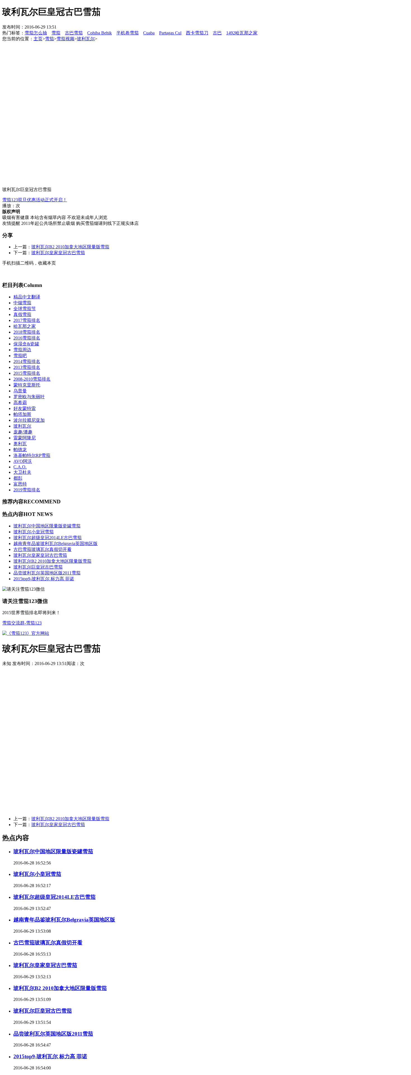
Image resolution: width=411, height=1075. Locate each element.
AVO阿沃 (22, 461)
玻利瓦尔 (86, 38)
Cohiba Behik (99, 32)
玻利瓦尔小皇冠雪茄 (33, 531)
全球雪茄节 (24, 308)
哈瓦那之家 (24, 326)
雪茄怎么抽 (36, 32)
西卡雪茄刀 (197, 32)
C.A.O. (20, 467)
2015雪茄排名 (26, 373)
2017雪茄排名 (26, 320)
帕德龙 (20, 449)
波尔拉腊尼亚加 (29, 420)
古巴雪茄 (74, 32)
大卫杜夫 (22, 472)
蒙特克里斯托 (26, 385)
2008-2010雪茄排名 (32, 379)
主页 (38, 38)
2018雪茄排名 (26, 332)
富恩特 (20, 484)
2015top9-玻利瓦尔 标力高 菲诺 (43, 578)
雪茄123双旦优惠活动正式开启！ (34, 199)
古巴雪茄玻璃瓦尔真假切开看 (42, 549)
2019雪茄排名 (26, 489)
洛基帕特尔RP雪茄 (31, 455)
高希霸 (20, 402)
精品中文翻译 (26, 296)
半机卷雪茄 (127, 32)
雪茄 (55, 32)
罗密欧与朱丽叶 (29, 396)
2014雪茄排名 (26, 361)
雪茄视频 (65, 38)
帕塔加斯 (22, 414)
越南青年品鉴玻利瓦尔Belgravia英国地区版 (55, 543)
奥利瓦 (20, 443)
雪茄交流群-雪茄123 (22, 623)
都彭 (17, 478)
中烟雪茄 (22, 302)
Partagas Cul (170, 32)
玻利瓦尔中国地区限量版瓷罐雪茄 (47, 526)
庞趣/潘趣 (22, 432)
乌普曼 (20, 390)
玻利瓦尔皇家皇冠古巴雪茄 (58, 252)
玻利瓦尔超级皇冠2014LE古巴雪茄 (47, 537)
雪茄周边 (22, 349)
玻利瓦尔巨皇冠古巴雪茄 (38, 567)
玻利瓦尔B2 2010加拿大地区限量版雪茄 (70, 246)
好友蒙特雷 (24, 408)
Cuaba (149, 32)
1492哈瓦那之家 (242, 32)
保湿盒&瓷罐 (26, 343)
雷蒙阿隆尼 (24, 437)
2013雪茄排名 (26, 367)
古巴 (217, 32)
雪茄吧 (20, 355)
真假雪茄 (22, 314)
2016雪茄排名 (26, 338)
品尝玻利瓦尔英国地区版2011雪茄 (47, 572)
